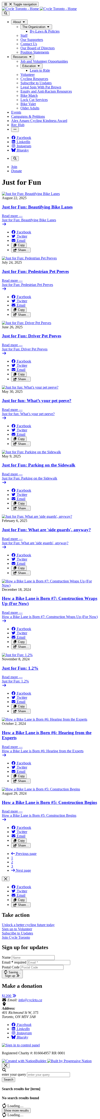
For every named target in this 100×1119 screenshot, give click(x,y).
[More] (15, 129)
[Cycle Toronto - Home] (39, 9)
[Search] (6, 13)
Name (6, 957)
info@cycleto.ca (30, 1000)
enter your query (14, 1074)
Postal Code (11, 967)
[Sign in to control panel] (21, 1045)
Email (14, 962)
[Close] (6, 878)
